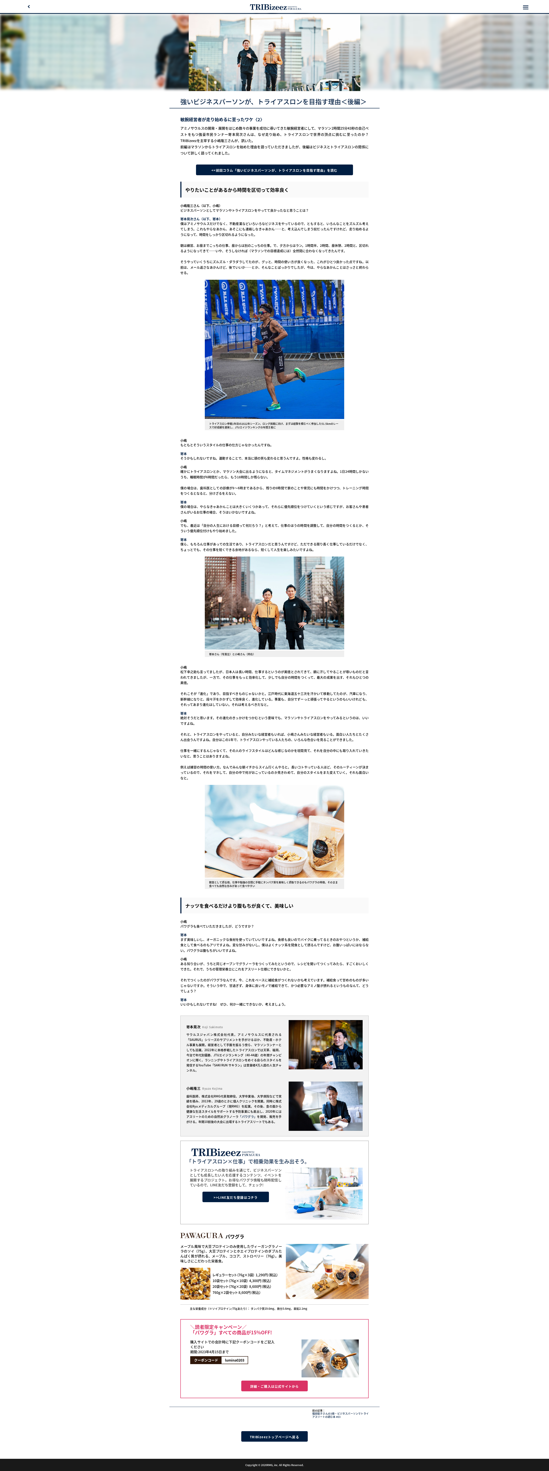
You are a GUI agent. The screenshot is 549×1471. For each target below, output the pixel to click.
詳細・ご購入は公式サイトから (274, 1386)
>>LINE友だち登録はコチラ (236, 1197)
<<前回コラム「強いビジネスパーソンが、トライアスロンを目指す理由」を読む (274, 170)
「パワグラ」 (247, 1116)
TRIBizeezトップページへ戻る (274, 1437)
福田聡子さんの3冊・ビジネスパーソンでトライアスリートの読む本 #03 (340, 1415)
